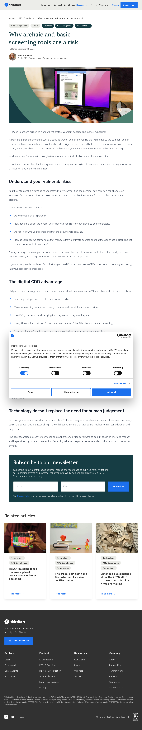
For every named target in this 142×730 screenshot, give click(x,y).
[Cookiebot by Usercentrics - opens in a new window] (119, 336)
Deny (30, 392)
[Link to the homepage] (12, 5)
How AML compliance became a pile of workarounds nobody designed (23, 574)
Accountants (10, 676)
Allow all (111, 392)
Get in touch (129, 5)
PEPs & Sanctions (47, 665)
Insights (12, 18)
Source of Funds (47, 676)
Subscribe (118, 486)
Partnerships (115, 665)
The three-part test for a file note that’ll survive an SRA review (71, 577)
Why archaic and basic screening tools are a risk (60, 18)
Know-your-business (49, 681)
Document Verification (50, 670)
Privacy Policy (23, 496)
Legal (7, 659)
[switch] (55, 373)
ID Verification (46, 659)
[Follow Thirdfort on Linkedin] (6, 717)
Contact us (114, 681)
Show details (119, 383)
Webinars (78, 670)
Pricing (94, 5)
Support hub (80, 676)
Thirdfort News (116, 670)
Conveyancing (11, 665)
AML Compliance (26, 18)
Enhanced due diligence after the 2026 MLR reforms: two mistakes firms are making (116, 579)
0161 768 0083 (21, 640)
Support (58, 5)
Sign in (115, 5)
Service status (116, 687)
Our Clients (69, 5)
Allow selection (71, 392)
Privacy (21, 717)
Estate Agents (11, 670)
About (112, 659)
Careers (113, 676)
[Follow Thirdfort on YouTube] (12, 717)
